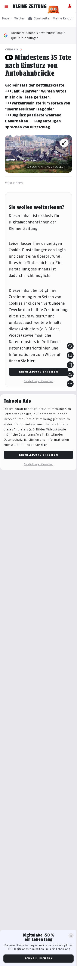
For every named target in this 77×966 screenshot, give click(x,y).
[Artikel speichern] (70, 364)
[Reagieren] (70, 346)
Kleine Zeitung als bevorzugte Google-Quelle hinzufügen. (38, 35)
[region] (38, 18)
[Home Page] (30, 6)
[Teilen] (70, 374)
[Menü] (6, 6)
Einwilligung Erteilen (38, 371)
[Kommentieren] (70, 355)
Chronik (12, 49)
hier (31, 361)
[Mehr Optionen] (70, 383)
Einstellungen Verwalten (38, 381)
